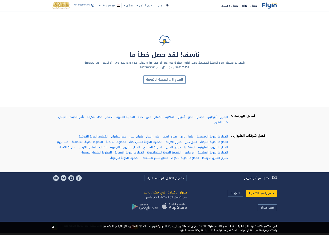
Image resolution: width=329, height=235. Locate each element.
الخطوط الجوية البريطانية (87, 141)
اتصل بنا (235, 193)
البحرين (224, 116)
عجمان (200, 116)
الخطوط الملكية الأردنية (92, 147)
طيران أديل (153, 136)
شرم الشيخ (221, 122)
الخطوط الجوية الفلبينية (213, 147)
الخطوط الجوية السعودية (212, 136)
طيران (253, 5)
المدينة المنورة (125, 116)
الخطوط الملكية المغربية (96, 152)
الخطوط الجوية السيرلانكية (145, 141)
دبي (148, 116)
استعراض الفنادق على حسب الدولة (165, 178)
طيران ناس (186, 136)
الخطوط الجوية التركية (214, 141)
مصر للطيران (118, 136)
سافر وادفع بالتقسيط (261, 193)
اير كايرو (189, 152)
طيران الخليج (173, 147)
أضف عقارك (267, 207)
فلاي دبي (191, 141)
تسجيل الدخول (146, 5)
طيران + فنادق (229, 5)
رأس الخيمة (76, 116)
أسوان (181, 116)
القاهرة (170, 116)
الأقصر (109, 116)
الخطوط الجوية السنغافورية (164, 152)
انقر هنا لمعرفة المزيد (192, 230)
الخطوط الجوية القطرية (129, 152)
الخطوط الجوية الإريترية (124, 157)
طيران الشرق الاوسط (215, 157)
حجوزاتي (130, 5)
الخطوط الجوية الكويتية (93, 136)
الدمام (158, 116)
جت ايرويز (62, 141)
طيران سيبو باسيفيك (155, 157)
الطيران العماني (153, 147)
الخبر (190, 116)
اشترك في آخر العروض (257, 178)
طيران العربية (173, 141)
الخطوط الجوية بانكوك (185, 157)
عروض (161, 5)
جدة (140, 116)
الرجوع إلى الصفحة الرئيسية (164, 79)
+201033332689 (81, 5)
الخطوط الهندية (116, 141)
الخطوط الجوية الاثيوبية (125, 147)
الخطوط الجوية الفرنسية (213, 152)
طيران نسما (170, 136)
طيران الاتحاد (67, 147)
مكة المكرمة (94, 116)
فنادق (244, 5)
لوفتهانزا (189, 147)
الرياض (62, 116)
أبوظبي (211, 116)
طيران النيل (136, 136)
